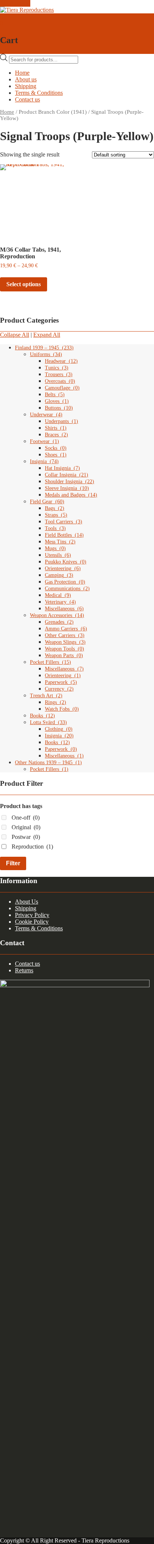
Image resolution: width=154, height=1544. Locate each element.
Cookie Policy (32, 921)
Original (26, 827)
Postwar (26, 837)
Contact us (27, 99)
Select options (23, 284)
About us (26, 79)
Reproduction (32, 846)
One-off (26, 817)
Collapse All (14, 335)
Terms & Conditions (39, 93)
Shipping (25, 86)
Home (22, 73)
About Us (26, 901)
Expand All (46, 335)
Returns (24, 970)
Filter (13, 863)
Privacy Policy (32, 915)
